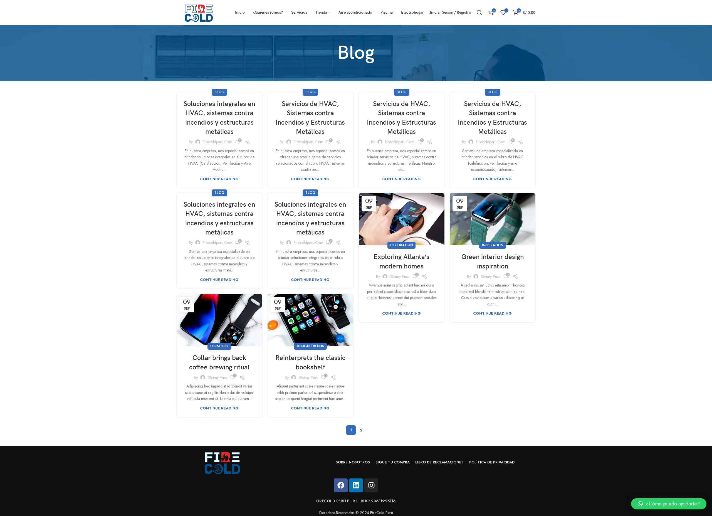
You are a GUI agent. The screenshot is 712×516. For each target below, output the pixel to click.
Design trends (310, 346)
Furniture (219, 346)
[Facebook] (341, 485)
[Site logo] (199, 12)
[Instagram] (371, 485)
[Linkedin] (356, 485)
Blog (219, 92)
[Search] (479, 12)
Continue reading (219, 179)
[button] (668, 503)
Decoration (401, 245)
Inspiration (492, 245)
